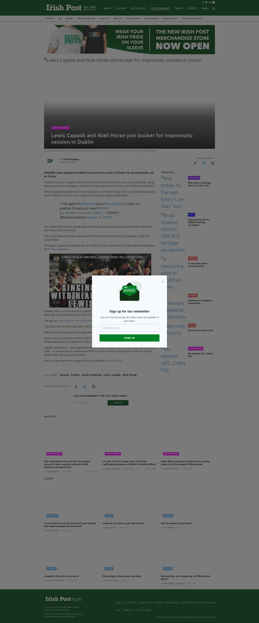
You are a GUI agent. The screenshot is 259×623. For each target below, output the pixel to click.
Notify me (129, 338)
